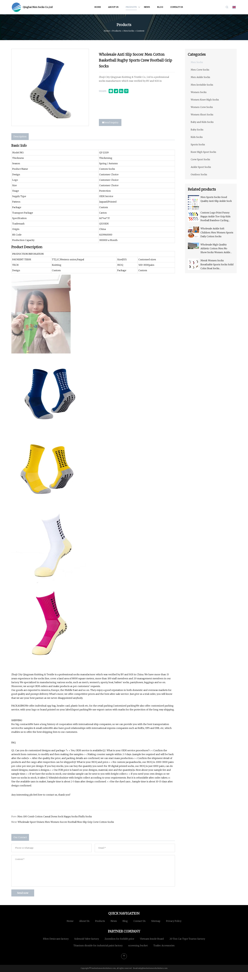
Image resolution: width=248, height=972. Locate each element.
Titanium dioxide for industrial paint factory (98, 945)
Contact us (176, 7)
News (147, 7)
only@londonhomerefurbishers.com (152, 968)
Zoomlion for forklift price (119, 938)
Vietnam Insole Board (152, 938)
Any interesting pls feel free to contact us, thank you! (40, 794)
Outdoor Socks (199, 174)
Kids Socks (197, 137)
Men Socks (128, 31)
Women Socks (199, 92)
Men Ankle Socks (200, 77)
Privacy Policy (173, 921)
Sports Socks (198, 144)
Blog (160, 7)
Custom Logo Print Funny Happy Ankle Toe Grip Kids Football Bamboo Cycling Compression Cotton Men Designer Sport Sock (215, 216)
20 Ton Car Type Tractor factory (187, 938)
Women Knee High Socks (205, 99)
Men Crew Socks (200, 69)
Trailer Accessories (164, 945)
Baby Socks (197, 129)
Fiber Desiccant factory (56, 938)
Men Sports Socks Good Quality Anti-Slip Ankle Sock (216, 199)
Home (97, 7)
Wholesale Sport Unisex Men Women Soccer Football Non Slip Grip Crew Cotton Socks (66, 821)
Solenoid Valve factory (86, 938)
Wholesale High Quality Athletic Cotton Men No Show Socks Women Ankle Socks (215, 248)
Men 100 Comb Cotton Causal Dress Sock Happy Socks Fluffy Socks (54, 816)
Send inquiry (111, 122)
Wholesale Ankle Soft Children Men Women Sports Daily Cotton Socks (216, 232)
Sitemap (155, 921)
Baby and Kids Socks (202, 122)
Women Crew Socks (202, 107)
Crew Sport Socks (200, 159)
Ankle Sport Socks (201, 167)
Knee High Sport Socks (203, 152)
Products (131, 7)
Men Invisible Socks (202, 84)
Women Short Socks (202, 114)
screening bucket (138, 945)
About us (113, 7)
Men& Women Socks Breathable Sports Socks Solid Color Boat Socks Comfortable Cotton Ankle (217, 264)
